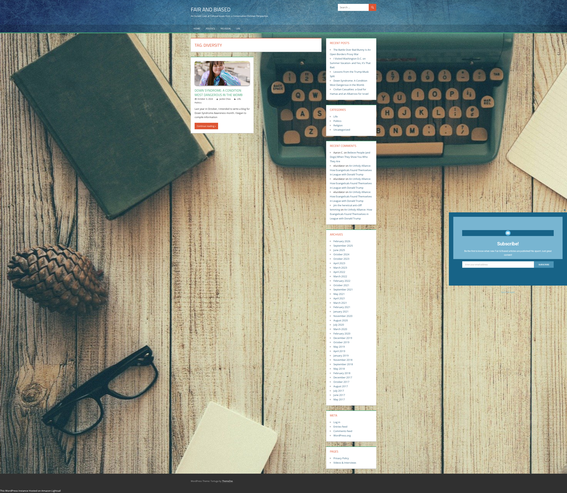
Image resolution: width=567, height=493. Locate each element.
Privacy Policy (341, 458)
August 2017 (340, 386)
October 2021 (341, 285)
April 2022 (339, 272)
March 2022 (340, 276)
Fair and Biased (210, 9)
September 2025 (343, 245)
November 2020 (342, 316)
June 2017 (339, 395)
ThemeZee (227, 481)
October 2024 (341, 254)
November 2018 (342, 360)
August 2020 (340, 320)
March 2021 (340, 302)
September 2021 (343, 289)
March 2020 (340, 329)
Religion (225, 28)
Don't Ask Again (508, 292)
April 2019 (339, 351)
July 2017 (338, 390)
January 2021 (341, 311)
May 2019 (339, 346)
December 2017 (342, 377)
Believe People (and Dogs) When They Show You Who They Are (350, 157)
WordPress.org (342, 435)
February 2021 (341, 307)
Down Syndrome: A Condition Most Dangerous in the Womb (219, 93)
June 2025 (339, 250)
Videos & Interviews (344, 462)
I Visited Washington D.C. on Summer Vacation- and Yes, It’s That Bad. (350, 63)
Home (197, 28)
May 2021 (339, 294)
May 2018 (339, 368)
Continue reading (205, 126)
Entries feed (340, 426)
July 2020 (338, 324)
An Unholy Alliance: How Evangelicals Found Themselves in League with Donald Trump (351, 170)
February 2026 (341, 241)
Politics (210, 28)
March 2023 (340, 267)
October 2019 (341, 342)
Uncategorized (341, 129)
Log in (336, 422)
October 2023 (341, 258)
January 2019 (341, 355)
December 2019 (342, 338)
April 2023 (339, 263)
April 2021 (339, 298)
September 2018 (343, 364)
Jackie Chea (225, 99)
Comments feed (342, 431)
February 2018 (341, 373)
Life (238, 28)
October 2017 (341, 382)
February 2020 (341, 333)
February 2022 (341, 280)
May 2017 (339, 399)
